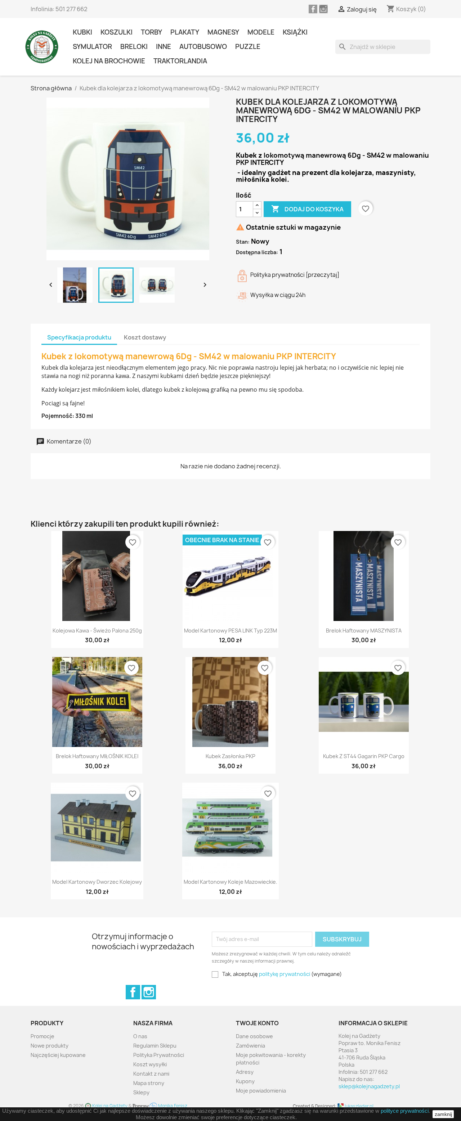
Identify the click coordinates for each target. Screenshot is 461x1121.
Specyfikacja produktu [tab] (79, 337)
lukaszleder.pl (358, 1106)
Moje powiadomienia (261, 1090)
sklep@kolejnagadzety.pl (369, 1086)
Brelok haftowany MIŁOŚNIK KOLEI (97, 756)
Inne (163, 46)
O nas (140, 1036)
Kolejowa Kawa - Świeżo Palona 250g (97, 630)
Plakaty (184, 32)
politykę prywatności (284, 974)
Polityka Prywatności (158, 1055)
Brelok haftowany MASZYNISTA (364, 630)
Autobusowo (203, 46)
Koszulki (116, 32)
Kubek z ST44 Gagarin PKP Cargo (363, 756)
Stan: (243, 241)
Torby (151, 32)
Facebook (133, 992)
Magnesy (223, 32)
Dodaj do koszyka (307, 208)
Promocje (42, 1036)
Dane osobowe (254, 1036)
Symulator (92, 46)
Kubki (82, 32)
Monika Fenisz (172, 1106)
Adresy (245, 1071)
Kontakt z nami (151, 1073)
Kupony (245, 1081)
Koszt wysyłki (150, 1064)
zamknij (443, 1114)
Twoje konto (257, 1023)
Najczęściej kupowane (58, 1055)
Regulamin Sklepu (154, 1045)
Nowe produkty (49, 1045)
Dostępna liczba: (257, 252)
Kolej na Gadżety (110, 1106)
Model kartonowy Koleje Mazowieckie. (230, 881)
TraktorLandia (180, 61)
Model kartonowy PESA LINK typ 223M (230, 630)
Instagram (149, 992)
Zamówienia (250, 1045)
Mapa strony (148, 1083)
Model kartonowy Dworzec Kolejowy (97, 881)
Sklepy (141, 1092)
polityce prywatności (405, 1111)
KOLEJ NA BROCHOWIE (109, 61)
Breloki (134, 46)
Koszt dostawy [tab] (145, 337)
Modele (260, 32)
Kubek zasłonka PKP (230, 756)
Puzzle (247, 46)
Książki (295, 32)
